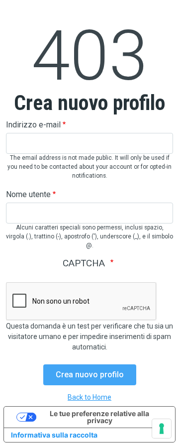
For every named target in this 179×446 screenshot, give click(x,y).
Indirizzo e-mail (33, 124)
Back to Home (89, 397)
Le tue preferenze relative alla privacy (99, 417)
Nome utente (28, 194)
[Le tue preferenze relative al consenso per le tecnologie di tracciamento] (161, 428)
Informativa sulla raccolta (54, 435)
